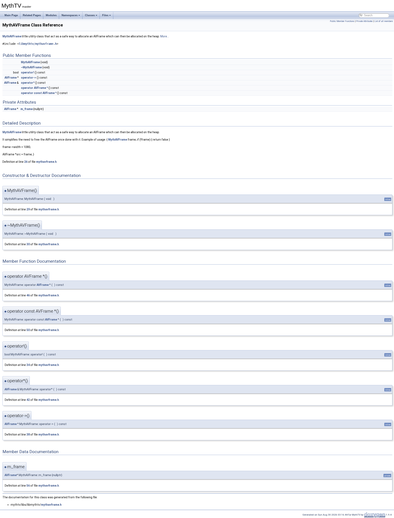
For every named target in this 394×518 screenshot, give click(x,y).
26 (25, 161)
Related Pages (32, 15)
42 (28, 399)
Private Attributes (364, 21)
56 (28, 485)
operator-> (28, 77)
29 (28, 209)
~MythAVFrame (31, 67)
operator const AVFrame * (38, 93)
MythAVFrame (11, 36)
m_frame (27, 109)
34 (28, 365)
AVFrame (11, 77)
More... (164, 36)
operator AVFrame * (34, 87)
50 (28, 330)
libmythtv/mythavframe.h (38, 43)
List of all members (384, 21)
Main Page (11, 15)
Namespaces (70, 15)
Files (105, 15)
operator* (27, 82)
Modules (51, 15)
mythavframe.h (46, 161)
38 (28, 434)
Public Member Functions (342, 21)
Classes (90, 15)
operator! (27, 72)
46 (28, 295)
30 (28, 244)
